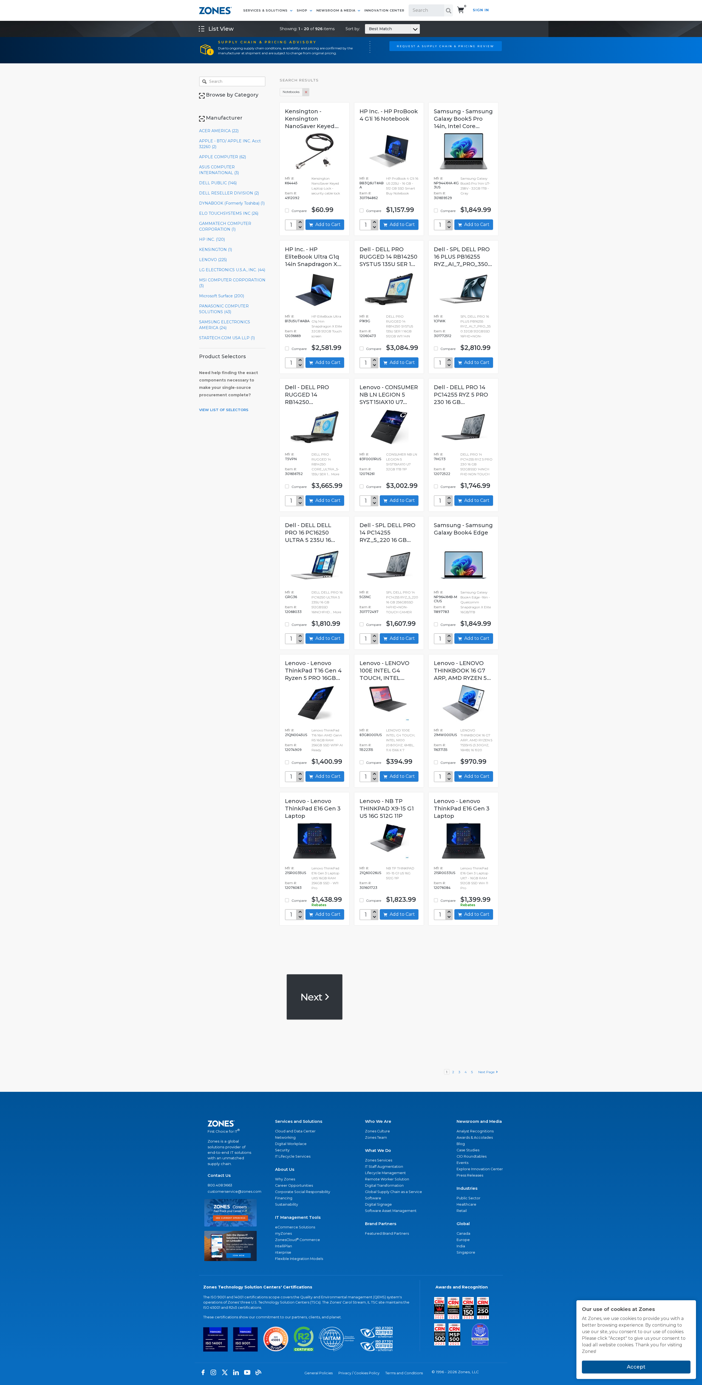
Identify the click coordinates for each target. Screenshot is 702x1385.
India (461, 1246)
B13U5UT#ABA (297, 321)
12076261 (367, 474)
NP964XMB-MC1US (445, 599)
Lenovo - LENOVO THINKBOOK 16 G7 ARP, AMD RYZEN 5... (462, 670)
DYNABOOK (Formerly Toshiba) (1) (232, 203)
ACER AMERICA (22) (219, 130)
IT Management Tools (298, 1217)
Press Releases (470, 1175)
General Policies (318, 1373)
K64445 (291, 183)
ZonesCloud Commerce (297, 1239)
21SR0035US (295, 873)
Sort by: (369, 28)
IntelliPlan (283, 1246)
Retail (462, 1211)
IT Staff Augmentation (384, 1166)
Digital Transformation (384, 1185)
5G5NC (365, 597)
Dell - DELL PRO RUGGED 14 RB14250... (307, 394)
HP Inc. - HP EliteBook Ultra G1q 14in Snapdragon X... (313, 256)
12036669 (293, 336)
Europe (463, 1240)
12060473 (368, 336)
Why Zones (285, 1179)
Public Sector (468, 1198)
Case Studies (468, 1150)
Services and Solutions (298, 1121)
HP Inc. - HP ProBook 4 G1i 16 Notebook (389, 115)
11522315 (366, 750)
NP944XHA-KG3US (446, 185)
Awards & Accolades (475, 1137)
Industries (467, 1188)
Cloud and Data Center (295, 1131)
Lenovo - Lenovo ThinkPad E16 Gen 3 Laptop (313, 808)
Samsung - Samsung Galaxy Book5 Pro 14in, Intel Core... (463, 118)
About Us (284, 1169)
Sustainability (286, 1204)
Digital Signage (378, 1204)
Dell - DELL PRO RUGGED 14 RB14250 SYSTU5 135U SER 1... (388, 256)
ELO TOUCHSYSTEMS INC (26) (228, 213)
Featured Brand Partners (387, 1233)
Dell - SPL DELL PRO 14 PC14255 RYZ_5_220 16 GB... (387, 532)
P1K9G (365, 321)
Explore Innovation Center (480, 1169)
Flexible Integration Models (299, 1259)
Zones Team (376, 1137)
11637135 (441, 750)
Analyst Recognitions (475, 1131)
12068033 (293, 612)
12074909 (293, 750)
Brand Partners (380, 1223)
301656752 (294, 474)
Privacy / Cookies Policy (359, 1373)
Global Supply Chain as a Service (393, 1192)
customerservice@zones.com (230, 1191)
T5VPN (291, 459)
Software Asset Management (391, 1211)
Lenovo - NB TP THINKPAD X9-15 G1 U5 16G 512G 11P (387, 808)
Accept (636, 1367)
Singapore (466, 1252)
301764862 (369, 198)
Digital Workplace (291, 1144)
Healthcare (466, 1204)
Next (312, 997)
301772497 (369, 612)
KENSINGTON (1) (215, 249)
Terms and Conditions (404, 1373)
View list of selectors (223, 410)
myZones (283, 1233)
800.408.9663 (220, 1185)
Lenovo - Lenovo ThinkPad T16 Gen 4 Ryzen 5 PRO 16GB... (313, 670)
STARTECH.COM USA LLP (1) (227, 337)
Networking (285, 1137)
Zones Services (378, 1160)
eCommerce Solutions (295, 1227)
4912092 (292, 198)
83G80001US (371, 735)
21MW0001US (445, 735)
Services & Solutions (266, 10)
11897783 (441, 612)
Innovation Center (384, 10)
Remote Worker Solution (387, 1179)
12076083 (293, 888)
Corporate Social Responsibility (302, 1192)
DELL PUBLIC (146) (218, 182)
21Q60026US (370, 873)
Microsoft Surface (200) (221, 295)
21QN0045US (296, 735)
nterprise (283, 1252)
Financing (283, 1198)
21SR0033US (444, 873)
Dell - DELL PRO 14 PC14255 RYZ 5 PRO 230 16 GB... (461, 394)
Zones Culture (377, 1131)
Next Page (487, 1072)
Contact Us (219, 1175)
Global (463, 1223)
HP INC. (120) (212, 239)
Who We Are (378, 1121)
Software (373, 1198)
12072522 (442, 474)
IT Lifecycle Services (292, 1156)
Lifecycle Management (385, 1173)
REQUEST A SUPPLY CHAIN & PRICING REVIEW (445, 46)
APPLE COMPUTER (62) (222, 156)
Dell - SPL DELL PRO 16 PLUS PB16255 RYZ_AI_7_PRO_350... (463, 256)
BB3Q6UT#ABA (372, 185)
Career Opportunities (294, 1185)
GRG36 (291, 597)
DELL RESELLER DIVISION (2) (229, 193)
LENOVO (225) (213, 259)
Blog (461, 1144)
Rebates (319, 905)
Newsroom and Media (479, 1121)
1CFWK (439, 321)
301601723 (368, 888)
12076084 (442, 888)
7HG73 (440, 459)
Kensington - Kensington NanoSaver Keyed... (312, 118)
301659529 (443, 198)
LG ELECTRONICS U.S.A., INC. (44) (232, 269)
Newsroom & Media (336, 10)
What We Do (378, 1150)
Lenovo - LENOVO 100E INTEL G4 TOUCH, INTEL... (384, 670)
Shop (302, 10)
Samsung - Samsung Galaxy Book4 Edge (463, 529)
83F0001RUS (370, 459)
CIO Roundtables (471, 1156)
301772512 (442, 336)
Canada (463, 1233)
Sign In (481, 10)
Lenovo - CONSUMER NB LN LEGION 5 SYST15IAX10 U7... (389, 394)
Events (462, 1163)
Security (282, 1150)
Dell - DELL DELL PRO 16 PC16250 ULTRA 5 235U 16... (310, 532)
